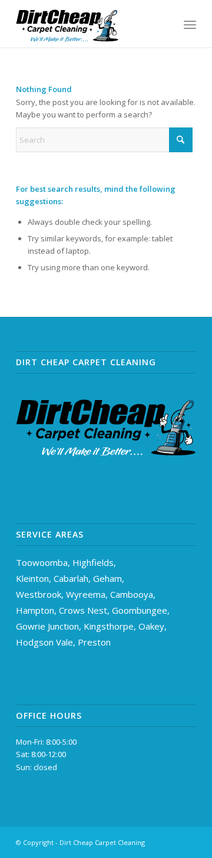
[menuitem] (190, 23)
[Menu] (190, 23)
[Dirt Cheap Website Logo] (88, 23)
